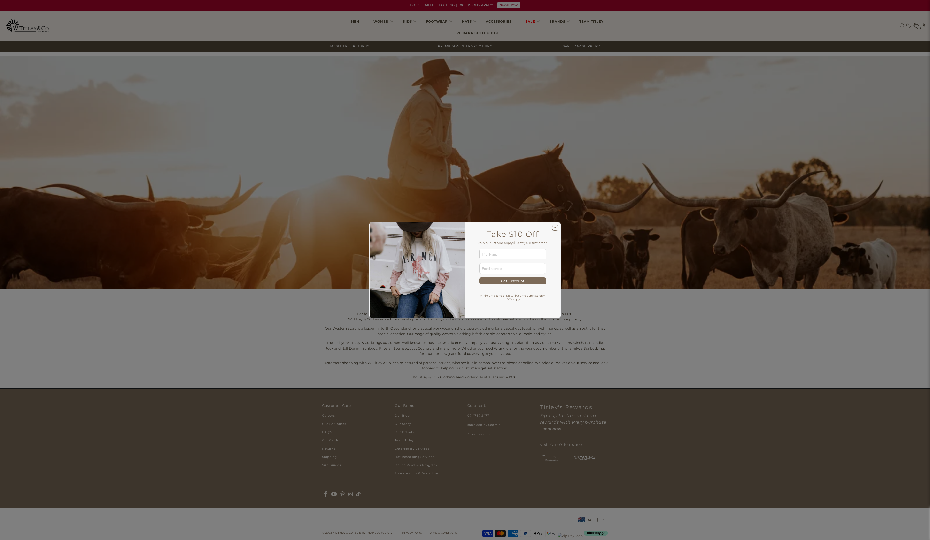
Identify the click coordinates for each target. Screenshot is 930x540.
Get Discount (512, 281)
